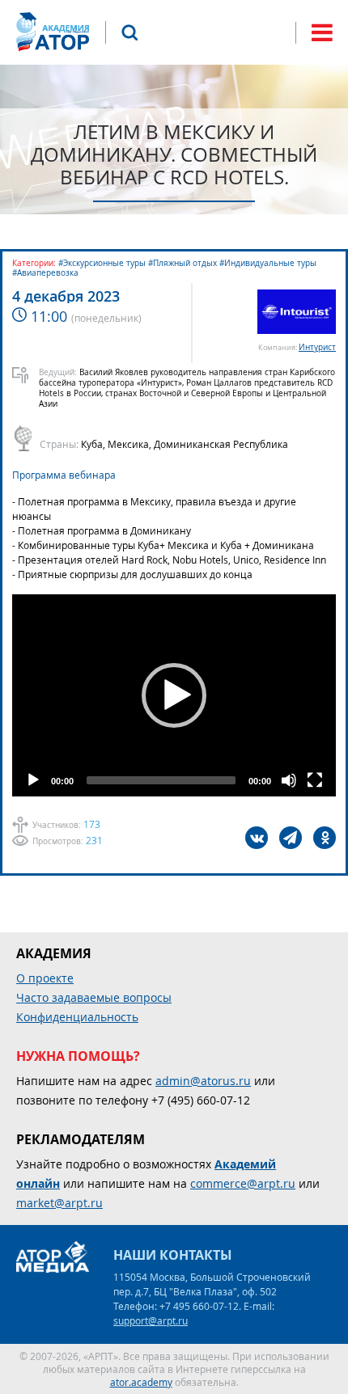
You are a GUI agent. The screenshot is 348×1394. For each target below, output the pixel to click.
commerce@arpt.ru (242, 1183)
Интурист (317, 347)
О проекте (45, 978)
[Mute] (289, 780)
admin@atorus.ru (203, 1080)
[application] (174, 695)
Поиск (129, 32)
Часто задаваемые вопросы (94, 997)
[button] (174, 695)
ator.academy (141, 1381)
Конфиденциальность (77, 1016)
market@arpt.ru (59, 1202)
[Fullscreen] (315, 780)
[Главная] (52, 32)
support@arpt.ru (150, 1320)
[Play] (33, 780)
